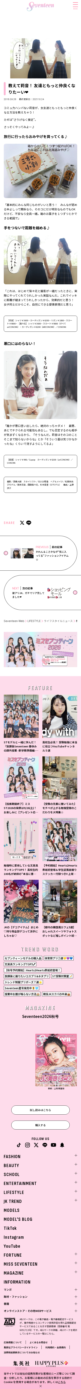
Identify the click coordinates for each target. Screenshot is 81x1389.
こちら (62, 1382)
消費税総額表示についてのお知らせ (22, 1352)
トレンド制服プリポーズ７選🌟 (23, 982)
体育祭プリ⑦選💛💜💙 (59, 958)
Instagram (14, 1237)
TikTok (10, 1228)
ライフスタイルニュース (58, 621)
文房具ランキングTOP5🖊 (20, 964)
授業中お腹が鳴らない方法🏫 (22, 994)
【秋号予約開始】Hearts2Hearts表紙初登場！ (32, 970)
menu (75, 8)
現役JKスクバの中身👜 (56, 994)
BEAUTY (11, 1166)
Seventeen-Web (14, 621)
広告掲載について (13, 1342)
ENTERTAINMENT (20, 1183)
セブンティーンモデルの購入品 (23, 958)
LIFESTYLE (34, 621)
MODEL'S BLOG (18, 1219)
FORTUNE (13, 1255)
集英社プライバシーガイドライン (21, 1347)
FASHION (12, 1157)
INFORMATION (17, 1282)
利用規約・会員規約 (55, 1347)
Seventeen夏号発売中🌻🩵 (21, 988)
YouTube (12, 1246)
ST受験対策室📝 (62, 976)
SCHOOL (12, 1175)
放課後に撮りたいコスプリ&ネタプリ (27, 976)
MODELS (12, 1210)
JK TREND (13, 1201)
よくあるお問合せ (39, 1342)
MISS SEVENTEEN (21, 1264)
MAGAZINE (14, 1273)
